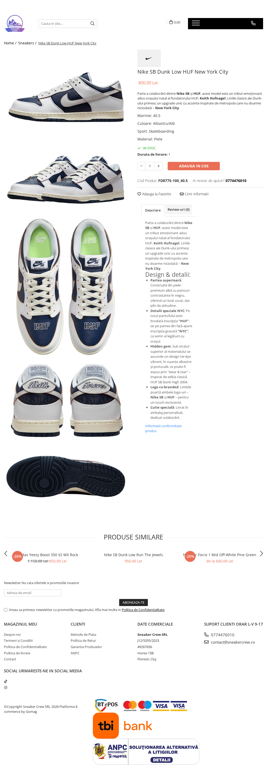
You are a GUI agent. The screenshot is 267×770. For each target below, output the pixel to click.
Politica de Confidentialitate (143, 609)
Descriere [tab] (153, 210)
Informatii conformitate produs (163, 428)
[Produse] (196, 24)
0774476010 (222, 634)
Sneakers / (28, 42)
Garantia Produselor (86, 646)
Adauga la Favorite (156, 193)
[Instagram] (5, 687)
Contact (10, 659)
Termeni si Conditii (18, 640)
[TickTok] (5, 681)
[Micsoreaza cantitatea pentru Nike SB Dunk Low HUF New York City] (141, 166)
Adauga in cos (194, 165)
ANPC (75, 653)
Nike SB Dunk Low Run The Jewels (133, 554)
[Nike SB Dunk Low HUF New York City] (67, 94)
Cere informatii (196, 193)
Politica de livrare (17, 653)
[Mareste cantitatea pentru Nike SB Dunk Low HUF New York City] (158, 166)
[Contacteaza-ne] (253, 23)
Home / (10, 42)
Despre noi (12, 634)
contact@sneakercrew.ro (232, 642)
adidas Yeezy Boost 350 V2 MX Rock (47, 554)
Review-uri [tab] (179, 209)
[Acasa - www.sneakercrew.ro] (17, 23)
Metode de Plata (83, 634)
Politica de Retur (83, 640)
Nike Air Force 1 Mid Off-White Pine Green (219, 554)
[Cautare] (92, 23)
